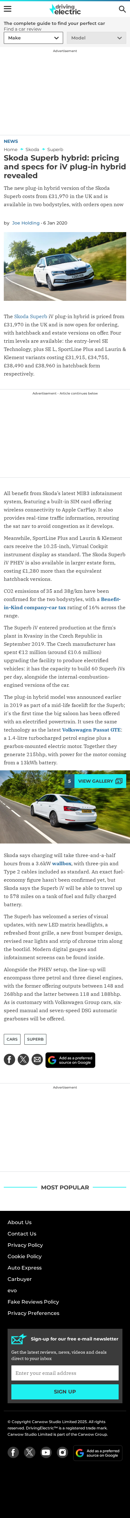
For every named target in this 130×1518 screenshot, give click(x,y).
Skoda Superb (30, 316)
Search (122, 9)
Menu (7, 9)
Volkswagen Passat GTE (91, 730)
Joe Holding (26, 223)
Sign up (65, 1392)
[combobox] (7, 38)
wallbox (61, 863)
